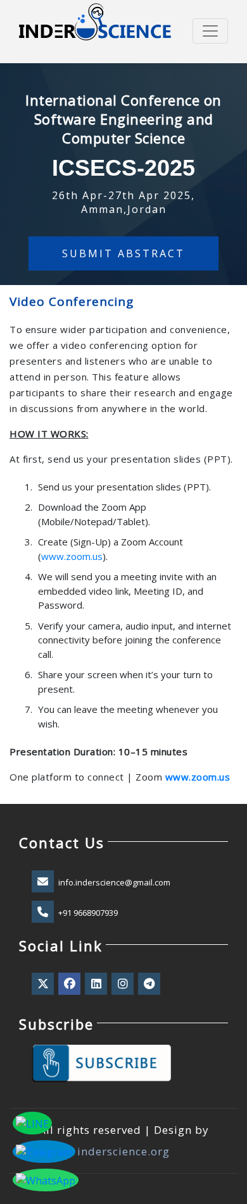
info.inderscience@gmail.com (114, 882)
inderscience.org (123, 1151)
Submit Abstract (123, 253)
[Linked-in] (97, 984)
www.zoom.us (72, 556)
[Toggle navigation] (210, 31)
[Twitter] (44, 984)
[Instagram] (123, 984)
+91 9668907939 (88, 912)
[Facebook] (70, 984)
